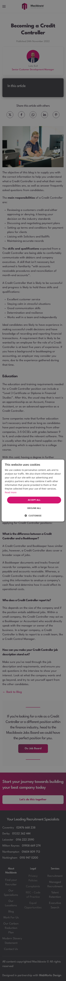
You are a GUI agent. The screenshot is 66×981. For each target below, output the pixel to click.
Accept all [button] (34, 499)
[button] (33, 515)
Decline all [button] (34, 508)
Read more (10, 492)
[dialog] (33, 490)
